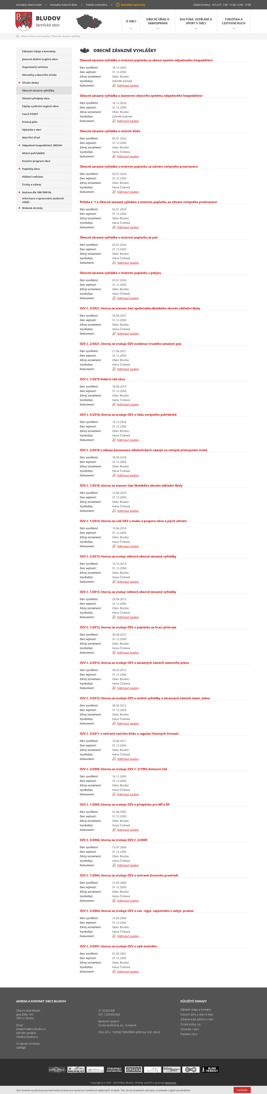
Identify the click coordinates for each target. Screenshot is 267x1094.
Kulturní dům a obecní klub (196, 1014)
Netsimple (170, 1082)
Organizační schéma (35, 67)
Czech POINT (30, 114)
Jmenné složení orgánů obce (40, 59)
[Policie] (76, 1071)
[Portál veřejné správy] (56, 1071)
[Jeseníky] (152, 1071)
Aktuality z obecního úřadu (39, 75)
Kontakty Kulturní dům (63, 4)
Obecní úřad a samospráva (157, 21)
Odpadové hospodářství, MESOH (42, 145)
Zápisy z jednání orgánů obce (40, 106)
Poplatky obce (31, 169)
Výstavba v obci (31, 129)
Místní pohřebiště (33, 153)
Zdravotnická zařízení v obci (196, 1019)
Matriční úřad (31, 137)
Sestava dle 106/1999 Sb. (37, 192)
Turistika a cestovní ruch (233, 21)
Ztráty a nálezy (31, 184)
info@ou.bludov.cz (27, 1037)
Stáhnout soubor (128, 85)
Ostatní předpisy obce (36, 98)
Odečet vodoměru (96, 4)
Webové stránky (32, 208)
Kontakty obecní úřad (28, 4)
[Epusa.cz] (133, 1071)
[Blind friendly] (210, 1071)
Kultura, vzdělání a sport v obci (196, 21)
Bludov (48, 18)
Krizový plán (30, 122)
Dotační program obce (36, 161)
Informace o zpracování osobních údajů (43, 200)
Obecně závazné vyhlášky (66, 36)
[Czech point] (191, 1071)
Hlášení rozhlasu (32, 176)
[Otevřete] (95, 1071)
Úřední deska (30, 82)
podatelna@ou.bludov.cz (31, 1029)
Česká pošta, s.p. (190, 1024)
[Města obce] (171, 1071)
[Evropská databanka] (114, 1071)
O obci (131, 21)
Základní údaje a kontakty (39, 51)
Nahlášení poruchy (133, 4)
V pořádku (242, 1090)
